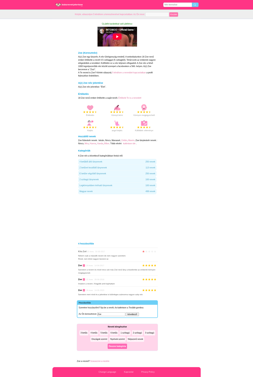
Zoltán (124, 140)
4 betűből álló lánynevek (117, 162)
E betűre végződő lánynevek (117, 173)
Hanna (93, 143)
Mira (87, 143)
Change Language (107, 372)
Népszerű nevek (135, 339)
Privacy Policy (148, 372)
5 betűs (104, 333)
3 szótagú (149, 333)
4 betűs (94, 333)
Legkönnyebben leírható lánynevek (117, 185)
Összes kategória (117, 346)
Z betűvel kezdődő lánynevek (117, 167)
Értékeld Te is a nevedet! (129, 98)
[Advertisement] (63, 58)
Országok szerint (99, 339)
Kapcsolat (128, 372)
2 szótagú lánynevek (117, 179)
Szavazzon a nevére (99, 361)
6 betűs (114, 333)
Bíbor (106, 143)
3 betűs (84, 333)
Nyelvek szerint (117, 339)
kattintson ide (129, 143)
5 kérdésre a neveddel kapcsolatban (129, 72)
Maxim (131, 140)
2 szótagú (137, 333)
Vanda (100, 143)
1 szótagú (125, 333)
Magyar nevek (117, 191)
